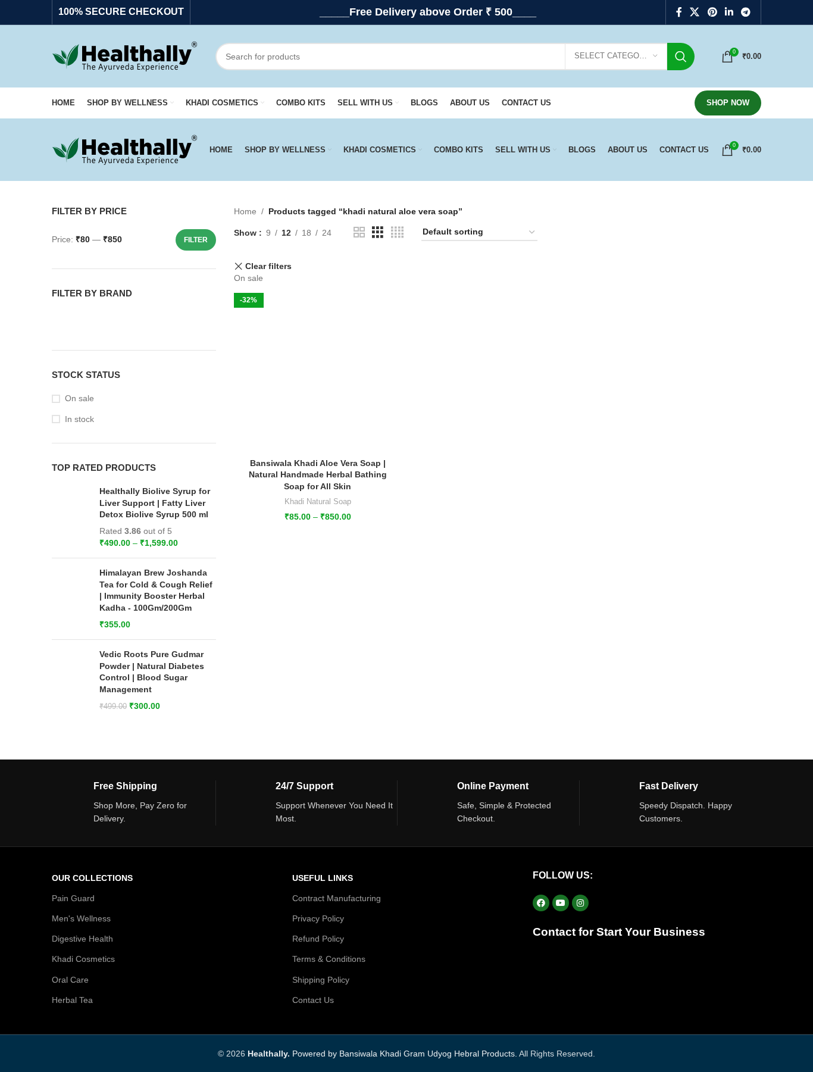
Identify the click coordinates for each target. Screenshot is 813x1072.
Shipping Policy (320, 980)
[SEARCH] (681, 56)
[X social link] (694, 12)
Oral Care (70, 980)
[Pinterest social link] (712, 12)
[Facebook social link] (679, 12)
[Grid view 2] (359, 232)
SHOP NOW (727, 102)
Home (245, 211)
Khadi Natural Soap (317, 501)
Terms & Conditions (328, 959)
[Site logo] (125, 55)
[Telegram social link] (746, 12)
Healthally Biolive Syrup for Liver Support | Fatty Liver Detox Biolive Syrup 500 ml (154, 502)
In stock (79, 419)
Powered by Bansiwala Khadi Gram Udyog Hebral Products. (382, 1053)
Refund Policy (318, 938)
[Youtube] (560, 903)
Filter (196, 240)
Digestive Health (82, 938)
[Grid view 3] (377, 232)
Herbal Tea (72, 1000)
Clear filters (268, 266)
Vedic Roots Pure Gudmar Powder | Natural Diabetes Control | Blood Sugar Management (151, 671)
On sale (79, 398)
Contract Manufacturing (336, 898)
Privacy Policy (318, 918)
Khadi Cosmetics (83, 959)
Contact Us (313, 1000)
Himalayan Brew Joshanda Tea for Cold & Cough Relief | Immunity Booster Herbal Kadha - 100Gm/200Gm (155, 590)
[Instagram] (580, 903)
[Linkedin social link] (729, 12)
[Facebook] (541, 903)
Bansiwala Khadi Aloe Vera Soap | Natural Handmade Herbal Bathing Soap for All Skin (318, 474)
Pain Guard (73, 898)
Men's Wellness (81, 918)
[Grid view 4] (397, 232)
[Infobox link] (133, 803)
